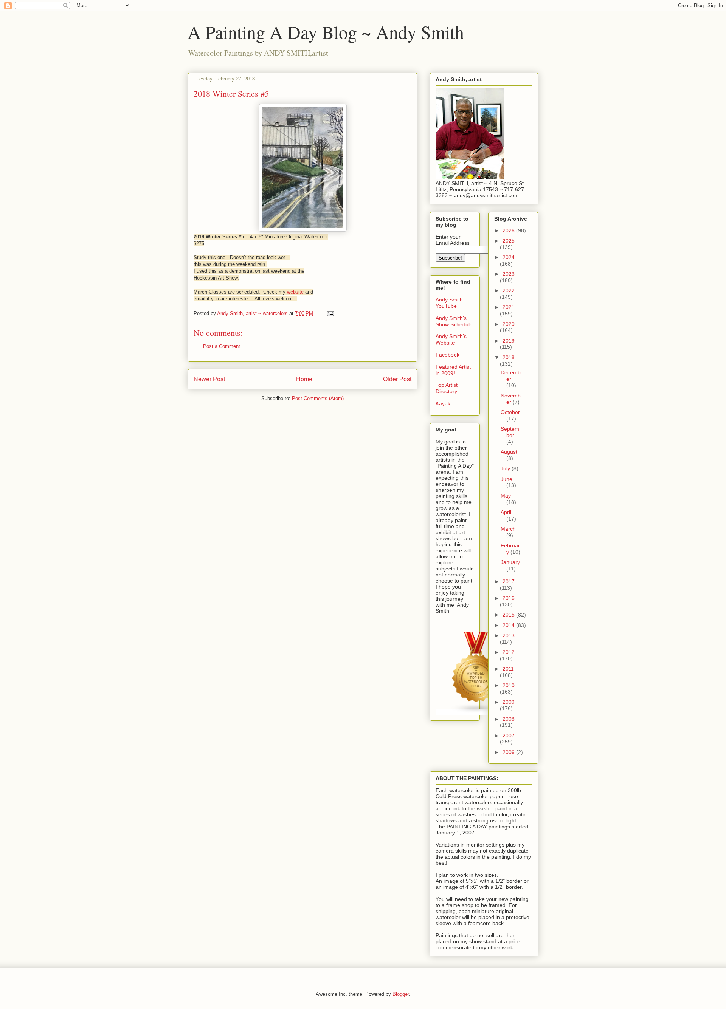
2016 (509, 598)
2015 (509, 615)
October (510, 412)
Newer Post (209, 379)
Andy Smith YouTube (449, 303)
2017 (509, 581)
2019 (509, 341)
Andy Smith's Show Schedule (454, 321)
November (511, 398)
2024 (509, 257)
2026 (509, 230)
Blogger (400, 994)
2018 (509, 357)
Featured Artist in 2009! (453, 370)
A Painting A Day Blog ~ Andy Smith (326, 32)
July (506, 468)
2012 (509, 652)
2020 (509, 324)
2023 (509, 274)
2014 (509, 625)
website (295, 292)
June (506, 479)
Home (304, 379)
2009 (509, 702)
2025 (509, 241)
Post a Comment (221, 346)
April (506, 512)
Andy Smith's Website (451, 339)
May (506, 496)
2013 (509, 635)
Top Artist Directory (447, 388)
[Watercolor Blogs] (476, 712)
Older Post (397, 379)
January (510, 562)
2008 (509, 719)
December (511, 375)
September (510, 432)
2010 (509, 685)
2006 (509, 752)
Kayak (443, 403)
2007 (509, 735)
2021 (509, 307)
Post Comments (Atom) (318, 398)
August (509, 452)
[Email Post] (329, 313)
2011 (508, 669)
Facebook (447, 355)
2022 (509, 290)
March (508, 529)
